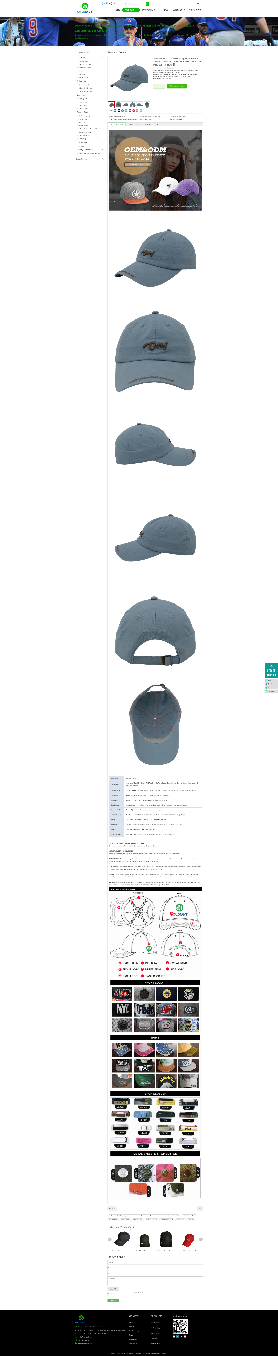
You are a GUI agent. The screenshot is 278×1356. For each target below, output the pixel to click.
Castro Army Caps (85, 116)
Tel (269, 687)
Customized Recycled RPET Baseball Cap (166, 1251)
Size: (111, 119)
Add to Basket (178, 86)
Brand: (142, 116)
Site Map (164, 1353)
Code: (172, 116)
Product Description (116, 124)
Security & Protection (85, 150)
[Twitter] (110, 3)
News (131, 1335)
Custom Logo (137, 1220)
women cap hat (151, 1220)
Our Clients (133, 1339)
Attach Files (113, 1289)
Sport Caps (81, 57)
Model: (111, 116)
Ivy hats (81, 146)
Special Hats (82, 142)
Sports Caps (155, 1323)
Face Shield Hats (84, 135)
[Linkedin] (107, 3)
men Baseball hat (167, 1220)
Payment (148, 124)
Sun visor (82, 74)
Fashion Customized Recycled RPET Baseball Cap (122, 1251)
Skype (269, 680)
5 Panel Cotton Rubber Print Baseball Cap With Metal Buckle (188, 1251)
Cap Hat (191, 1220)
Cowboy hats (83, 99)
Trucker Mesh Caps (85, 132)
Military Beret (83, 126)
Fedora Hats (83, 102)
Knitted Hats (81, 81)
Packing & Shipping (134, 124)
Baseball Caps (83, 61)
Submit (113, 1300)
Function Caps (82, 112)
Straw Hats (81, 95)
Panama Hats (83, 108)
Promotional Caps (85, 67)
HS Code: (143, 119)
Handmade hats (84, 85)
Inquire (159, 86)
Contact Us (133, 1343)
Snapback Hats (84, 71)
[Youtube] (114, 3)
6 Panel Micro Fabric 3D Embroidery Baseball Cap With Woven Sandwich (144, 1251)
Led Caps (82, 122)
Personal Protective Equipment (89, 153)
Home (131, 1322)
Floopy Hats (83, 105)
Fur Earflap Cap (84, 139)
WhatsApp (271, 691)
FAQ (157, 124)
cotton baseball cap (189, 1216)
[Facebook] (103, 3)
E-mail (270, 684)
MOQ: (172, 119)
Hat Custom (125, 1220)
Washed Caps (83, 77)
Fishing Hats (83, 119)
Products (132, 1326)
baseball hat (113, 1220)
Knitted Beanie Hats (85, 88)
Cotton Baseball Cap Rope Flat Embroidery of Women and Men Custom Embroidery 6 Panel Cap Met (144, 1216)
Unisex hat (180, 1220)
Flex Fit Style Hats (85, 64)
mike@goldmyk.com (86, 1337)
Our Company (134, 1331)
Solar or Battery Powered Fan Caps (91, 129)
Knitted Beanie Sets (85, 91)
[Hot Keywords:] (147, 4)
